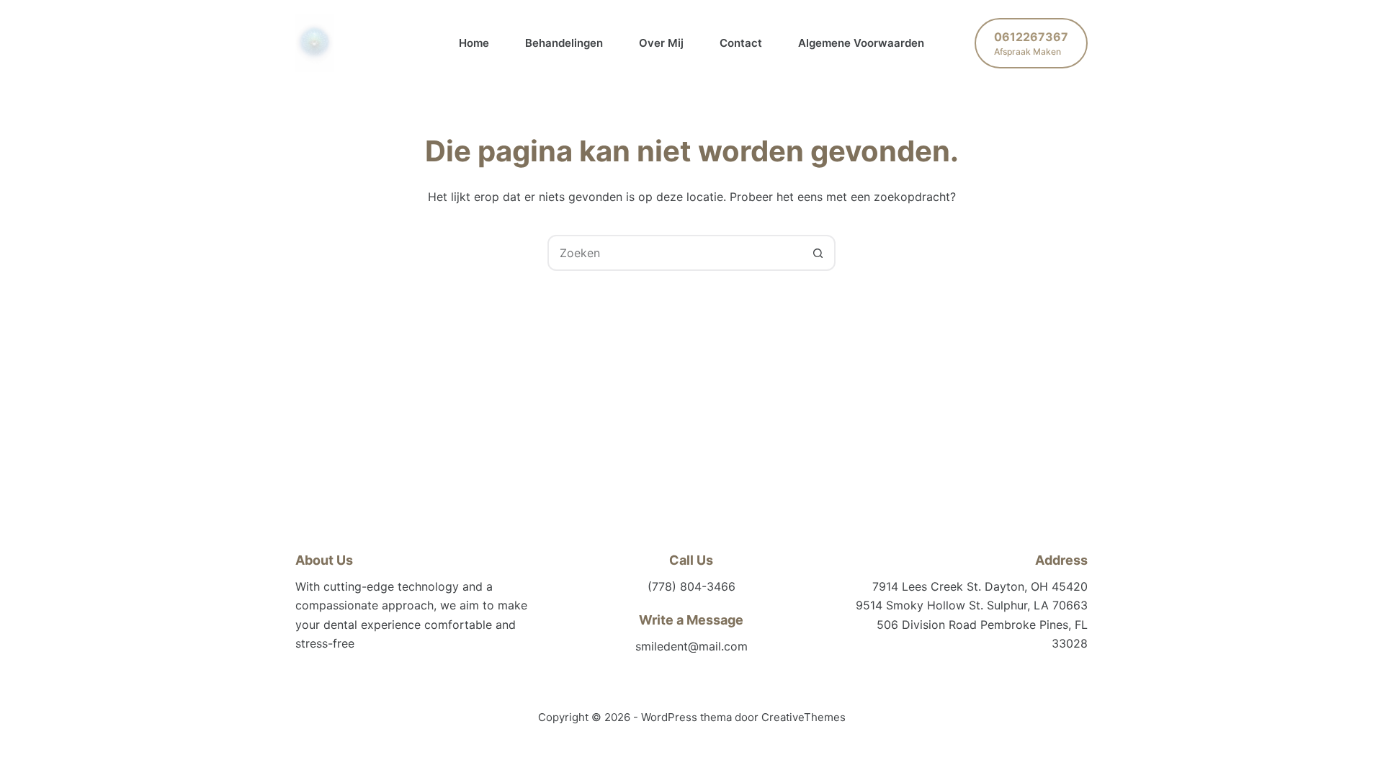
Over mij (661, 43)
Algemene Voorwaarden (861, 43)
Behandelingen (564, 43)
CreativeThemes (803, 717)
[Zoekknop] (817, 252)
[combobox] (675, 253)
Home (474, 43)
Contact (741, 43)
